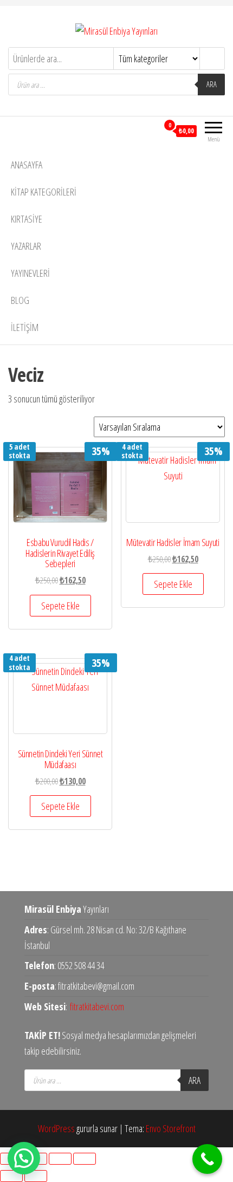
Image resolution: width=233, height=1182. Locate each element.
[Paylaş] (60, 1159)
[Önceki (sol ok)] (11, 1176)
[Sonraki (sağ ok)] (35, 1176)
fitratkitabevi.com (97, 1006)
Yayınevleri (30, 273)
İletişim (24, 327)
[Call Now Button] (207, 1159)
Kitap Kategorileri (43, 191)
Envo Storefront (171, 1128)
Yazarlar (26, 245)
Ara (211, 84)
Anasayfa (26, 164)
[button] (24, 1158)
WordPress (56, 1128)
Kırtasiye (26, 218)
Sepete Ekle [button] (60, 605)
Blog (20, 300)
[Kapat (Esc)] (84, 1159)
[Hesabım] (149, 130)
